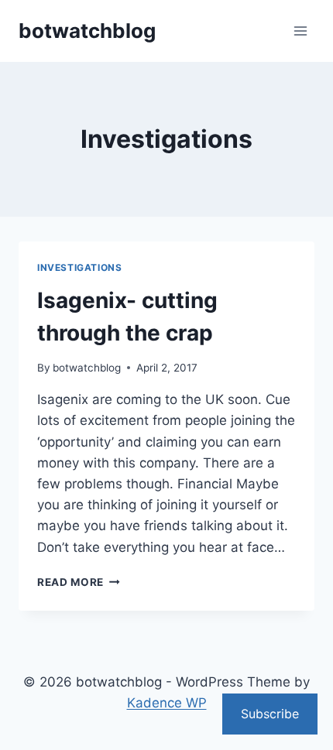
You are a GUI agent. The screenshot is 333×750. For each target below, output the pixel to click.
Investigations (79, 267)
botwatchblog (87, 367)
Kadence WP (167, 703)
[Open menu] (300, 31)
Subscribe (270, 713)
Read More (78, 582)
